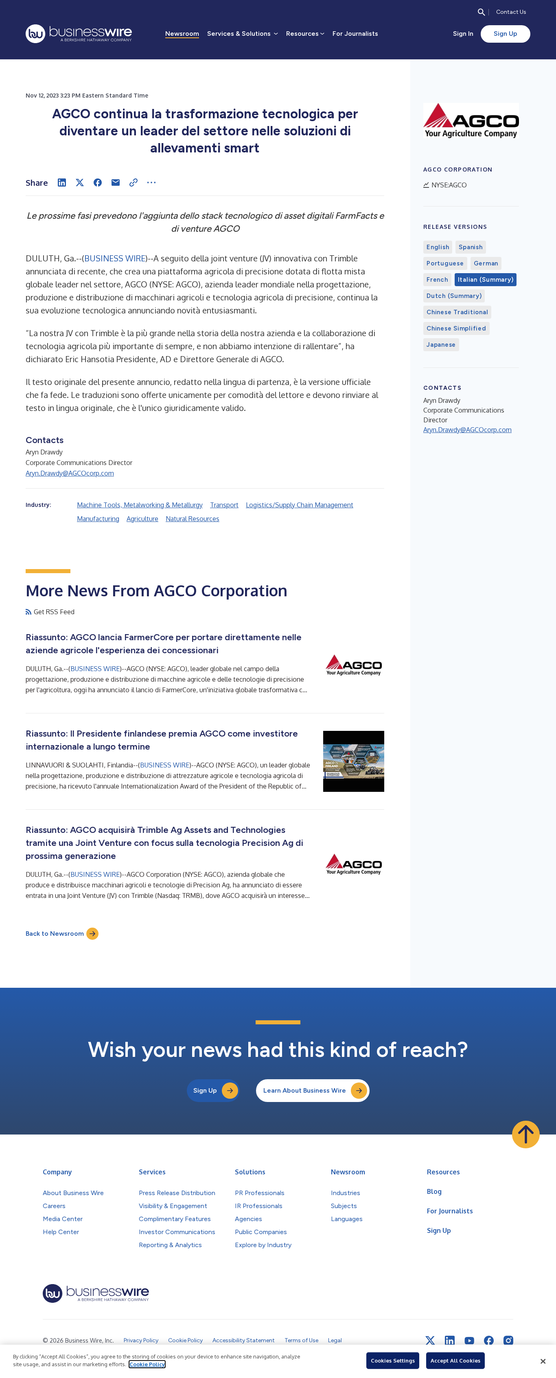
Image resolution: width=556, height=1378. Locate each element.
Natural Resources (192, 519)
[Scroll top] (526, 1134)
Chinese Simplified (456, 328)
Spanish (470, 247)
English (438, 247)
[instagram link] (508, 1340)
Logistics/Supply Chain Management (299, 505)
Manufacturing (98, 519)
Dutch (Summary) (454, 296)
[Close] (543, 1361)
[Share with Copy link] (133, 182)
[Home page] (79, 33)
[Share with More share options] (151, 182)
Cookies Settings (393, 1360)
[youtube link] (469, 1341)
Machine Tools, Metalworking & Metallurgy (140, 505)
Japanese (441, 344)
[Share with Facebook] (97, 182)
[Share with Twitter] (79, 182)
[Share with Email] (115, 182)
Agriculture (142, 519)
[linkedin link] (450, 1340)
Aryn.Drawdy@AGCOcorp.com (70, 473)
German (486, 263)
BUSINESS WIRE (114, 258)
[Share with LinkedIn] (61, 182)
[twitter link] (430, 1340)
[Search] (481, 12)
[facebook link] (489, 1340)
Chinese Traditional (457, 312)
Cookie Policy (147, 1364)
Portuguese (445, 263)
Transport (224, 505)
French (437, 279)
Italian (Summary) (486, 279)
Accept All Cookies (455, 1360)
